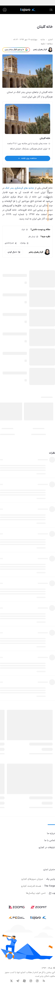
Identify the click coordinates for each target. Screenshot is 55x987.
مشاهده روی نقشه (29, 158)
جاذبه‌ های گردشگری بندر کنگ (19, 188)
